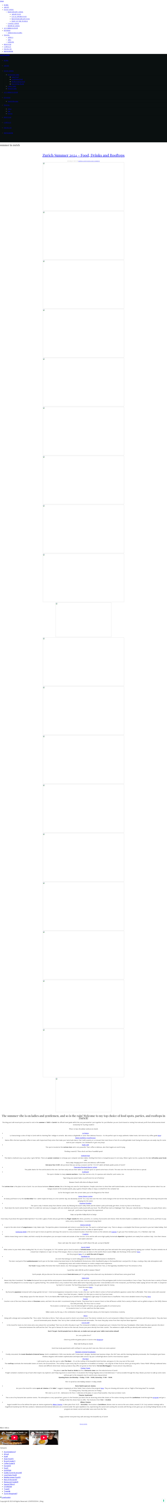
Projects (8, 49)
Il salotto (85, 1234)
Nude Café (85, 1145)
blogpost (100, 1340)
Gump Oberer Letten (85, 1196)
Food (6, 1468)
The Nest (85, 1359)
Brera (85, 1316)
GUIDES (7, 1470)
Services (7, 44)
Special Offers (9, 1484)
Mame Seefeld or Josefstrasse (85, 1138)
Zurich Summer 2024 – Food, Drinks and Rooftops (83, 155)
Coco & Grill (85, 1323)
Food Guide (9, 10)
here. (138, 1252)
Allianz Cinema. (57, 1404)
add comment (95, 161)
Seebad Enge (85, 1156)
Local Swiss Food (19, 16)
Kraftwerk (85, 1172)
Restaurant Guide (15, 12)
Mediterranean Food (21, 19)
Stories (7, 30)
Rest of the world (20, 21)
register (114, 1232)
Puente (85, 1299)
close (2, 1)
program (156, 1397)
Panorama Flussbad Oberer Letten (85, 1167)
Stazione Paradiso (85, 1203)
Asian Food (16, 14)
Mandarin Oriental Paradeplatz (85, 1352)
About (6, 7)
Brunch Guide (14, 26)
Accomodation (10, 1452)
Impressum (8, 51)
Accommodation (11, 28)
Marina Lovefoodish (84, 161)
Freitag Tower (85, 1368)
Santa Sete (85, 1278)
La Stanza (85, 1133)
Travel (7, 35)
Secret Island (85, 1247)
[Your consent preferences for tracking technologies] (163, 1500)
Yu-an (85, 1290)
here (159, 1135)
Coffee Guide (13, 23)
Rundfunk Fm (85, 1256)
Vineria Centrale (85, 1225)
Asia (9, 40)
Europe (11, 42)
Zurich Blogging (15, 33)
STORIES (8, 1487)
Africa (10, 37)
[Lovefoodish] (5, 1497)
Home (6, 5)
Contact (7, 47)
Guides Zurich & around (13, 1473)
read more (83, 1424)
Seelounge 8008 (21, 1232)
